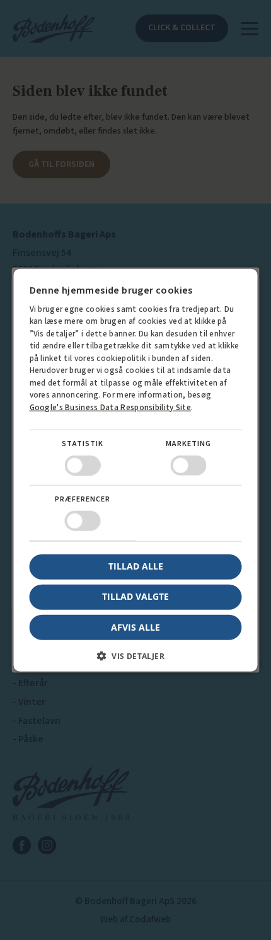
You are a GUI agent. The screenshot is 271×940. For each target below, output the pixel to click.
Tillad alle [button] (135, 566)
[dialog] (135, 470)
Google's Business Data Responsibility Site (111, 407)
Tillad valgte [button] (135, 596)
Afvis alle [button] (135, 627)
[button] (136, 660)
